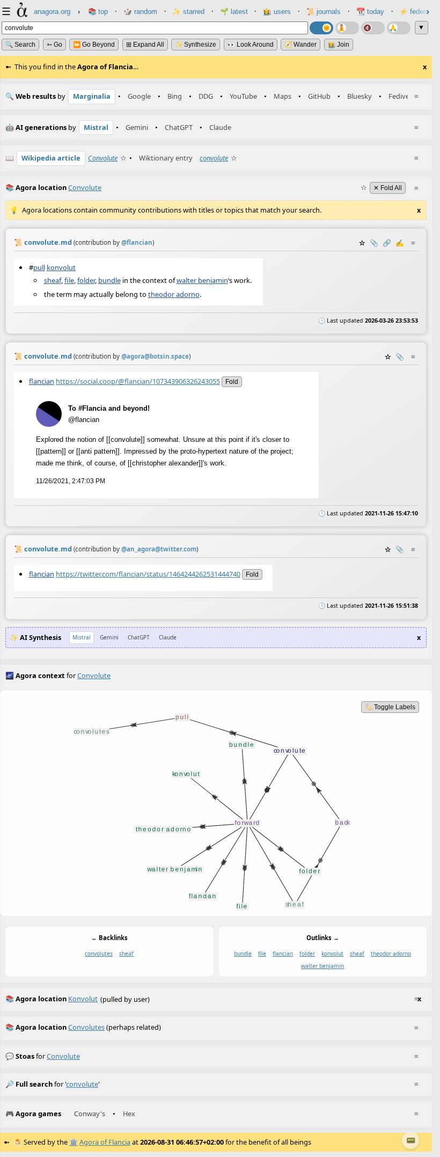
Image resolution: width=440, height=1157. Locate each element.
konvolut (61, 267)
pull (39, 267)
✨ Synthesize (195, 44)
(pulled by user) (213, 999)
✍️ (399, 243)
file (69, 280)
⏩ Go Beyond (94, 44)
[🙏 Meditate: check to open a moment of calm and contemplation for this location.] (398, 27)
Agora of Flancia (104, 1142)
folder (86, 280)
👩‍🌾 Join (338, 44)
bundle (109, 280)
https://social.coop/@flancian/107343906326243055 (138, 381)
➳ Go (54, 44)
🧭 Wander (300, 44)
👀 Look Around (251, 44)
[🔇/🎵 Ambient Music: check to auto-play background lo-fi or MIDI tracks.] (373, 27)
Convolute (103, 158)
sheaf (52, 280)
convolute (214, 158)
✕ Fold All (387, 188)
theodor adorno (174, 294)
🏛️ (73, 1142)
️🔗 (387, 243)
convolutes (99, 953)
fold (231, 382)
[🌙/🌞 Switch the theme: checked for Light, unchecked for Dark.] (321, 27)
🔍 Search (20, 44)
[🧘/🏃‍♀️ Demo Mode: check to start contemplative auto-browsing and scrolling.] (347, 27)
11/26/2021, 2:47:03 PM (70, 481)
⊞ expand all (145, 44)
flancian (41, 381)
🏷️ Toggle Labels (390, 707)
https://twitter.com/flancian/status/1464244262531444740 (148, 573)
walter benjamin (202, 280)
